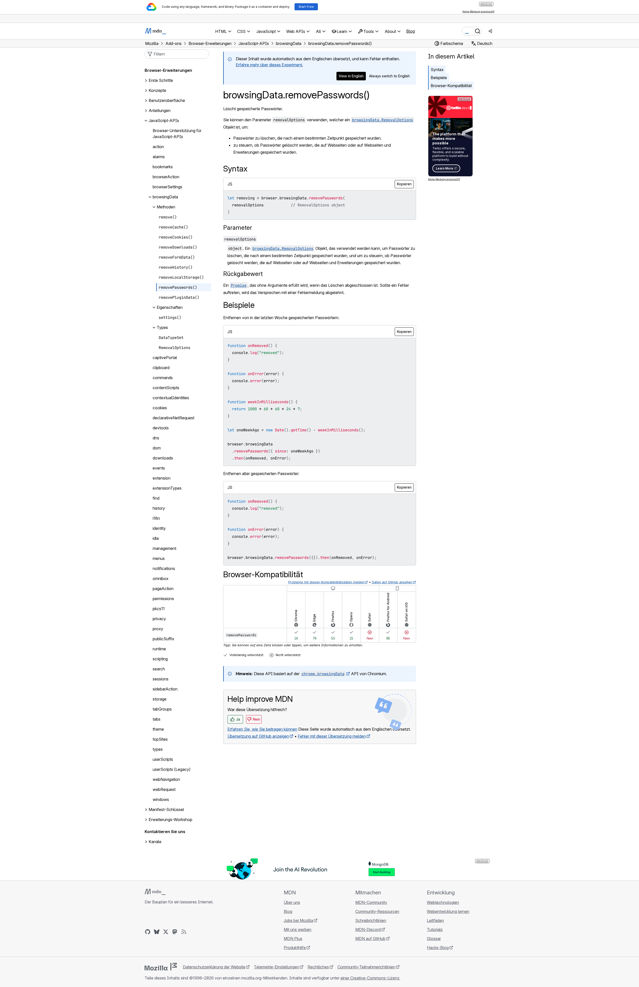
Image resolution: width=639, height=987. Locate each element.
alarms (159, 156)
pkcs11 (159, 608)
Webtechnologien (443, 902)
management (164, 548)
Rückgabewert (243, 273)
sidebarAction (165, 689)
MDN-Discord (368, 929)
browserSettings (167, 187)
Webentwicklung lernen (448, 911)
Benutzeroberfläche (167, 100)
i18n (156, 518)
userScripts (163, 759)
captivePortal (165, 357)
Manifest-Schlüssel (166, 809)
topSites (160, 739)
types (158, 749)
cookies (160, 408)
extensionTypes (167, 488)
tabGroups (162, 709)
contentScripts (166, 387)
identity (159, 528)
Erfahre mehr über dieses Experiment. (269, 64)
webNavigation (166, 779)
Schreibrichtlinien (370, 920)
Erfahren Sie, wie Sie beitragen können (262, 729)
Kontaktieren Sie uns (165, 831)
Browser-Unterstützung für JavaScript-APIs (177, 133)
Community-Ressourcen (377, 911)
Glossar (434, 938)
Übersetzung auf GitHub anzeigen (258, 736)
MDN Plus (293, 938)
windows (161, 799)
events (159, 468)
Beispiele (439, 77)
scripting (160, 659)
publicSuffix (163, 639)
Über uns (292, 902)
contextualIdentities (171, 397)
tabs (156, 719)
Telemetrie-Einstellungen (276, 966)
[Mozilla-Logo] (161, 966)
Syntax (437, 69)
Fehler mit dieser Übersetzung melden (332, 736)
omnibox (160, 578)
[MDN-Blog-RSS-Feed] (184, 932)
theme (158, 729)
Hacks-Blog (438, 947)
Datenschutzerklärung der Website (214, 966)
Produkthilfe (295, 947)
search (159, 669)
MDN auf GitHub (370, 938)
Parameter (237, 227)
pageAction (163, 588)
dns (156, 438)
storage (159, 699)
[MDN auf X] (166, 932)
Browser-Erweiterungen (168, 70)
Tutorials (435, 929)
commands (163, 377)
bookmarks (163, 166)
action (158, 146)
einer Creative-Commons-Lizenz (369, 977)
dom (157, 448)
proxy (158, 628)
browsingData (165, 197)
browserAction (166, 177)
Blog (410, 31)
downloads (163, 458)
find (156, 498)
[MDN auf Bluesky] (157, 932)
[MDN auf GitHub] (148, 932)
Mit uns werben (297, 929)
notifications (164, 568)
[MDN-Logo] (155, 892)
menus (159, 558)
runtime (159, 649)
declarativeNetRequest (173, 418)
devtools (161, 428)
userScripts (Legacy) (172, 769)
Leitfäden (435, 920)
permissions (163, 598)
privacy (159, 618)
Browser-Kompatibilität (451, 85)
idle (156, 538)
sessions (160, 679)
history (159, 508)
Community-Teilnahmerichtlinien (366, 966)
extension (161, 478)
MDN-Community (371, 902)
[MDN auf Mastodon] (175, 932)
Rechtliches (318, 966)
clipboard (161, 367)
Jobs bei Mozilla (298, 920)
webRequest (164, 789)
